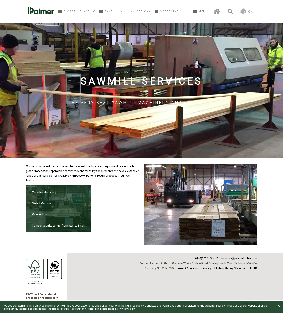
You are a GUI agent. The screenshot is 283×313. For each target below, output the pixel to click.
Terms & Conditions (188, 268)
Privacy (207, 268)
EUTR (253, 268)
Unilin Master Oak (134, 11)
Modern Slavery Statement (230, 268)
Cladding (87, 11)
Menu (203, 11)
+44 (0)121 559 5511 (206, 258)
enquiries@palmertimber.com (239, 258)
